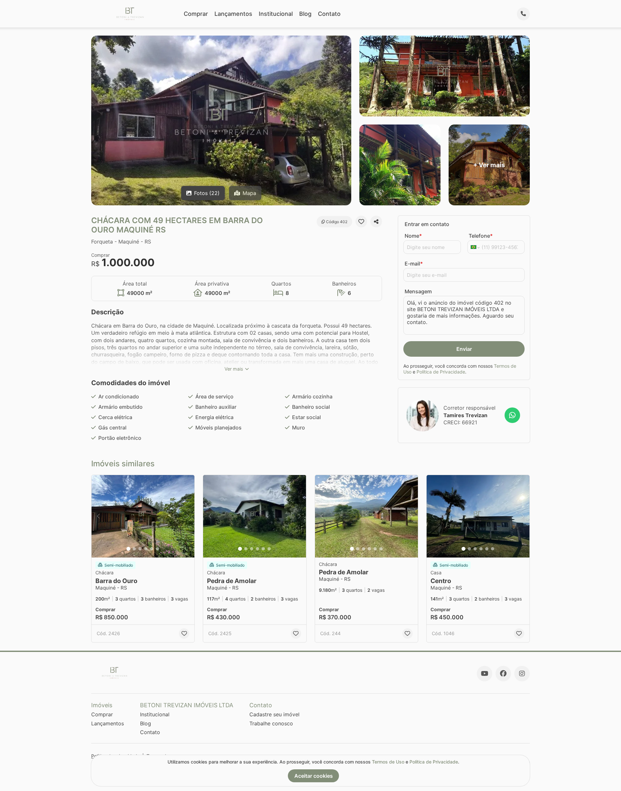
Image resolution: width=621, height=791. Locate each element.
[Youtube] (484, 673)
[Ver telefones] (523, 13)
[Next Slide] (187, 516)
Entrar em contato (427, 224)
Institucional (276, 13)
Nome (413, 236)
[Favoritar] (361, 221)
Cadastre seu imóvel (274, 714)
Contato (329, 13)
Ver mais (233, 369)
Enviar (464, 349)
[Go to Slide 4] (145, 548)
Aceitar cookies (313, 776)
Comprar (196, 13)
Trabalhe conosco (271, 723)
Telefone (481, 236)
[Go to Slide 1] (128, 549)
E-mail (414, 263)
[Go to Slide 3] (140, 548)
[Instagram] (522, 673)
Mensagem (418, 291)
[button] (143, 516)
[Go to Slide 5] (151, 548)
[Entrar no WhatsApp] (512, 415)
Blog (305, 13)
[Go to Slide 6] (157, 548)
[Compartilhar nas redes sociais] (376, 221)
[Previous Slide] (98, 516)
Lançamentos (233, 13)
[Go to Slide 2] (134, 548)
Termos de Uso (388, 761)
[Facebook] (503, 673)
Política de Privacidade (441, 371)
